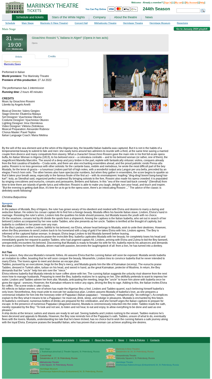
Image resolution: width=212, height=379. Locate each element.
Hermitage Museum (160, 23)
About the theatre (125, 17)
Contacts (154, 340)
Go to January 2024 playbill (191, 29)
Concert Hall (81, 23)
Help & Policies (137, 340)
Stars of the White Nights (68, 17)
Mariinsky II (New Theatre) (54, 23)
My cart (178, 2)
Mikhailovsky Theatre (105, 23)
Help (202, 2)
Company (99, 17)
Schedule (10, 23)
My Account (192, 2)
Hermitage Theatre (133, 23)
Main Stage (28, 23)
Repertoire (182, 23)
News (149, 17)
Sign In (168, 2)
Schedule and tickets (30, 17)
